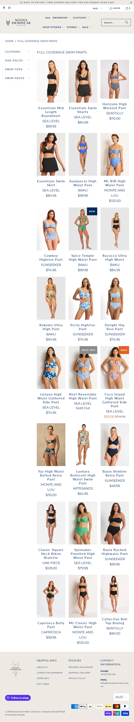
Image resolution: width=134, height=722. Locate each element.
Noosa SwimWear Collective (26, 711)
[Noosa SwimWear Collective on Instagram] (9, 8)
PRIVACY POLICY (77, 678)
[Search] (127, 22)
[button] (62, 18)
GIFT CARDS (43, 684)
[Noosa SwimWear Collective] (18, 22)
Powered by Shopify (15, 715)
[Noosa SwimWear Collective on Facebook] (3, 8)
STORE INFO (43, 678)
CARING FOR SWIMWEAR (49, 673)
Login (116, 8)
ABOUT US (42, 667)
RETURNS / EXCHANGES (81, 667)
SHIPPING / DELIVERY (80, 673)
